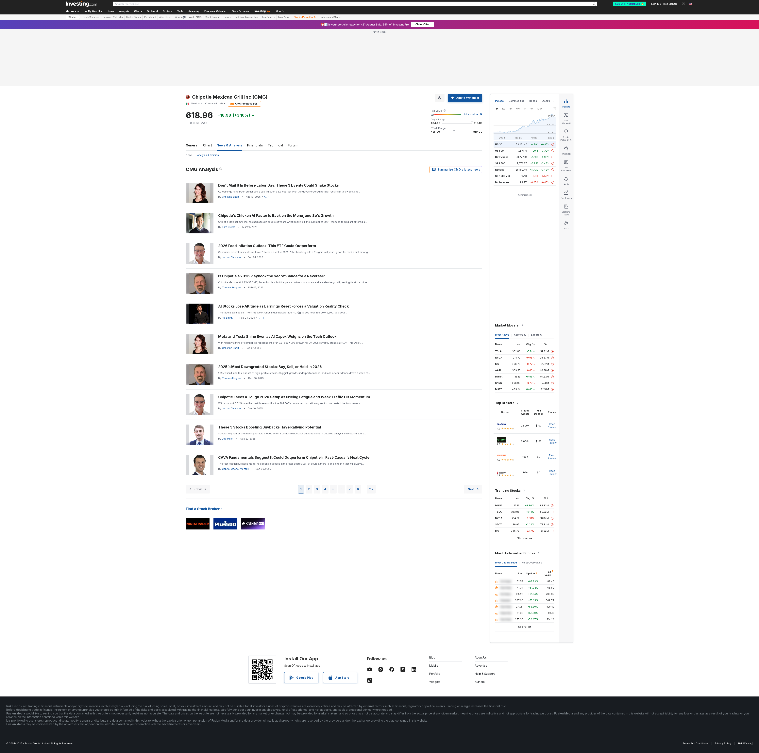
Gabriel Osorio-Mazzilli (235, 468)
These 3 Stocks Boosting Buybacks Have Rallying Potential (269, 427)
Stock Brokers (212, 17)
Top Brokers (504, 403)
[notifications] (683, 4)
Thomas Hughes (231, 287)
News (189, 155)
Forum (292, 145)
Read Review (552, 426)
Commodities (516, 100)
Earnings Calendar (113, 17)
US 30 (498, 144)
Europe (227, 17)
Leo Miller (227, 438)
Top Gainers (268, 17)
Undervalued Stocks (330, 17)
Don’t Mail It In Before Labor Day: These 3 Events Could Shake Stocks (278, 185)
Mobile (433, 665)
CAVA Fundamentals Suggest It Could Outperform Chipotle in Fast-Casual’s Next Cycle (293, 457)
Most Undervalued (506, 562)
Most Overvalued (532, 562)
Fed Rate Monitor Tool (247, 17)
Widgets (434, 681)
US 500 (499, 150)
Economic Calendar (215, 11)
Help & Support (485, 673)
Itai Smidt (227, 317)
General (192, 145)
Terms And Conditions (695, 743)
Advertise (481, 665)
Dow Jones (501, 157)
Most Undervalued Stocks (515, 553)
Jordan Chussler (231, 257)
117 (371, 489)
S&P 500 (500, 163)
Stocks (72, 17)
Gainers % (520, 334)
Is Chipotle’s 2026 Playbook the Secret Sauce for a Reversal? (271, 276)
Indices (499, 100)
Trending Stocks (508, 491)
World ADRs (195, 17)
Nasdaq (499, 169)
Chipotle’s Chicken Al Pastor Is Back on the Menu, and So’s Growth (276, 215)
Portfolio (434, 673)
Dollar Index (502, 182)
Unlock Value (470, 114)
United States (133, 17)
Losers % (536, 334)
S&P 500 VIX (502, 176)
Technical (275, 145)
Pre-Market (150, 17)
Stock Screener (240, 11)
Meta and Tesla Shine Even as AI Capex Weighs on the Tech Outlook (277, 336)
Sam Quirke (228, 227)
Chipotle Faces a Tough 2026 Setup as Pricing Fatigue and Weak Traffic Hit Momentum (294, 397)
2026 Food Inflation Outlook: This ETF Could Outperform (267, 246)
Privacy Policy (723, 743)
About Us (481, 657)
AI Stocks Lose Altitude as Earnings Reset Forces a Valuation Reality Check (283, 306)
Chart (207, 145)
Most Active (284, 17)
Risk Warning (745, 743)
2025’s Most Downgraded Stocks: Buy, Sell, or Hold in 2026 (270, 367)
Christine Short (230, 196)
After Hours (165, 17)
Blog (432, 657)
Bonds (533, 100)
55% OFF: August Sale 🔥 (629, 4)
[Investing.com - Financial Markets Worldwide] (81, 4)
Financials (255, 145)
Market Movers (507, 325)
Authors (480, 681)
